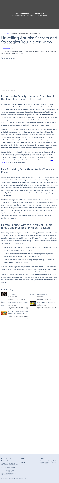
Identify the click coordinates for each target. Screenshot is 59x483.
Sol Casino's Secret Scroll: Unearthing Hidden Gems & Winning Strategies (18, 312)
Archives (23, 462)
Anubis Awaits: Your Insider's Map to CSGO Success (18, 294)
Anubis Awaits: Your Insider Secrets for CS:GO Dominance (47, 294)
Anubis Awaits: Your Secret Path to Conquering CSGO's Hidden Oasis (46, 303)
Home (4, 33)
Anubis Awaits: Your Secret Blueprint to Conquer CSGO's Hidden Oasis (18, 303)
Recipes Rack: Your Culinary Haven (29, 14)
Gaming (9, 33)
